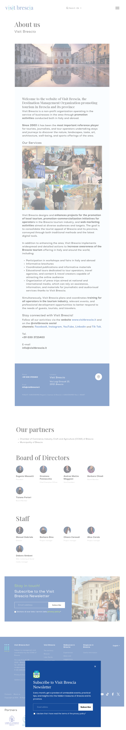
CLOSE (95, 666)
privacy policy (79, 713)
